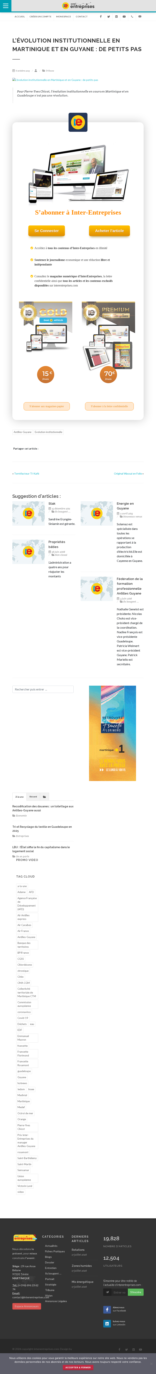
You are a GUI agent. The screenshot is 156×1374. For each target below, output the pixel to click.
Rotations (78, 1249)
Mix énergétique (82, 1281)
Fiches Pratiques (55, 1251)
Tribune (50, 70)
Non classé (61, 555)
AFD (31, 892)
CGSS (21, 958)
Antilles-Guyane (22, 432)
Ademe (21, 892)
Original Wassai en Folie (128, 473)
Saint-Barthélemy (27, 1158)
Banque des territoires (24, 944)
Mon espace (63, 16)
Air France (23, 930)
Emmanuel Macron (23, 1038)
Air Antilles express (23, 917)
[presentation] (44, 796)
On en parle (22, 856)
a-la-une (22, 886)
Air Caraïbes (24, 925)
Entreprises (22, 836)
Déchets (22, 1024)
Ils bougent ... (63, 511)
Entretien (51, 1267)
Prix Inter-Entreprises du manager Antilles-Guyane (26, 1140)
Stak (52, 503)
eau (32, 1024)
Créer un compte (40, 16)
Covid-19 (23, 1017)
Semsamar (23, 1170)
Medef (21, 1107)
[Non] (151, 1364)
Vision (49, 1295)
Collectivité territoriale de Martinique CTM (27, 992)
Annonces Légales (56, 1301)
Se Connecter (46, 231)
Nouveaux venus (132, 516)
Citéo (21, 976)
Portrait (49, 1279)
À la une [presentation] (19, 796)
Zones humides (82, 1265)
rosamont (23, 1152)
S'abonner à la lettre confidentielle (109, 406)
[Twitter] (108, 16)
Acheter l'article (109, 231)
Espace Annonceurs (27, 1306)
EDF (20, 1029)
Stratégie (50, 1284)
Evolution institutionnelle (48, 432)
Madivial (22, 1095)
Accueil (20, 16)
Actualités (51, 1245)
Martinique (24, 1101)
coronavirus (24, 1012)
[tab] (19, 796)
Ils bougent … (53, 1273)
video (21, 1191)
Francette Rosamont (23, 1063)
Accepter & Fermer (78, 1367)
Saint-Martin (24, 1164)
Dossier (49, 1262)
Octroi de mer (25, 1113)
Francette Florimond (23, 1053)
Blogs (48, 1256)
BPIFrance (23, 952)
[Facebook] (101, 16)
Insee (31, 1089)
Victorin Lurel (25, 1185)
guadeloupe (24, 1071)
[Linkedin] (116, 16)
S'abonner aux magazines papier (46, 406)
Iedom (21, 1089)
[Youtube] (124, 16)
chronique (23, 970)
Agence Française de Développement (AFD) (27, 904)
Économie (21, 815)
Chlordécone (25, 964)
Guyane (22, 1077)
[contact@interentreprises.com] (140, 16)
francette (23, 1045)
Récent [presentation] (33, 796)
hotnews (22, 1083)
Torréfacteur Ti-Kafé (26, 473)
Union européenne (24, 1178)
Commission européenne (24, 1004)
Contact (82, 16)
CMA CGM (24, 982)
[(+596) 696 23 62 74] (132, 16)
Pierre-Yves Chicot (24, 1127)
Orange (22, 1119)
